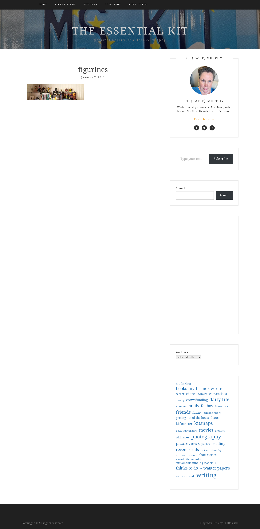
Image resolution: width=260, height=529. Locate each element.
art (178, 383)
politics (205, 444)
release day (215, 450)
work (191, 476)
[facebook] (196, 127)
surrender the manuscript (188, 459)
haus (215, 418)
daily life (219, 399)
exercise (181, 406)
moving (220, 430)
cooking (180, 400)
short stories (207, 455)
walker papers (216, 468)
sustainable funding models (194, 463)
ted (216, 463)
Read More (204, 119)
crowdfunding (197, 400)
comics (202, 394)
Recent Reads (65, 4)
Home (43, 4)
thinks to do (187, 468)
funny (197, 412)
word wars (181, 476)
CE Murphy (113, 4)
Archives (182, 352)
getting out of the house (193, 418)
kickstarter (184, 424)
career (180, 394)
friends (183, 412)
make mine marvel (186, 430)
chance (191, 394)
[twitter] (204, 127)
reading (218, 443)
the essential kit (130, 31)
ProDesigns (230, 523)
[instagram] (212, 127)
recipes (204, 450)
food (226, 406)
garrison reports (212, 413)
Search (181, 188)
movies (206, 430)
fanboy (207, 406)
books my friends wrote (199, 388)
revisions (192, 455)
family (193, 406)
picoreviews (188, 443)
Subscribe (221, 159)
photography (206, 437)
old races (182, 437)
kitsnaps (90, 4)
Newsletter (137, 4)
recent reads (187, 449)
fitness (218, 406)
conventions (218, 394)
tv (201, 468)
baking (186, 383)
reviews (180, 455)
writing (206, 475)
